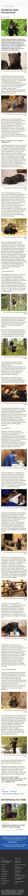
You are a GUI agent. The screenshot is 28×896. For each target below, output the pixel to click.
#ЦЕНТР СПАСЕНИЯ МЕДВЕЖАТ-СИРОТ (13, 794)
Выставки (3, 878)
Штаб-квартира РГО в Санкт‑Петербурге (6, 861)
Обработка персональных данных (20, 875)
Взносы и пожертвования (19, 867)
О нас (2, 858)
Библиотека (18, 858)
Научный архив (5, 881)
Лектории (3, 876)
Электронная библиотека (18, 861)
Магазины (3, 883)
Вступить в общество (20, 864)
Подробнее (19, 829)
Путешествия (4, 871)
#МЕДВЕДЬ (5, 791)
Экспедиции (4, 874)
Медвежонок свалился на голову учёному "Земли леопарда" (13, 826)
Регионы (3, 864)
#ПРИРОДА (13, 791)
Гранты (3, 867)
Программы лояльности (18, 871)
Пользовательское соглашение (19, 878)
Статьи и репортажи (9, 6)
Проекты (3, 869)
